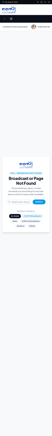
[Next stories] (49, 27)
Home (16, 216)
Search (39, 202)
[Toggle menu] (11, 18)
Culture (32, 226)
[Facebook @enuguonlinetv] (38, 2)
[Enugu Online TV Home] (9, 9)
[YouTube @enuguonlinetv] (49, 2)
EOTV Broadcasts (33, 216)
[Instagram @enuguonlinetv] (41, 2)
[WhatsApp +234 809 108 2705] (45, 2)
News (15, 221)
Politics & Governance (30, 221)
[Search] (4, 19)
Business (20, 226)
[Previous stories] (3, 27)
